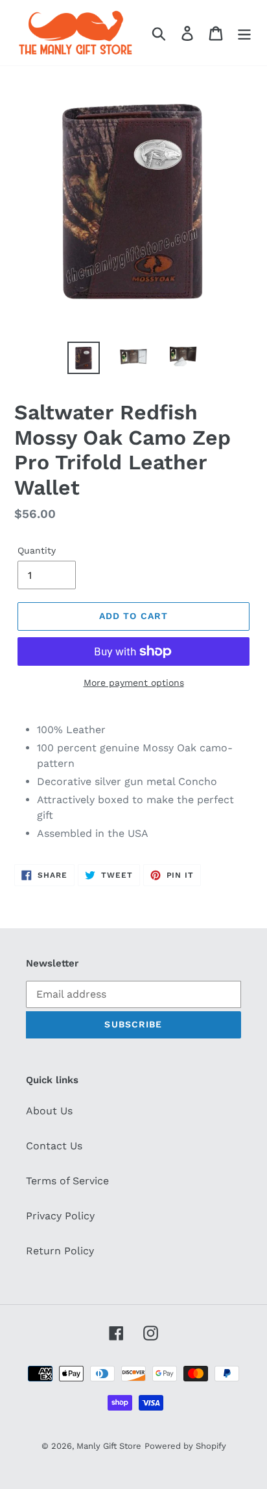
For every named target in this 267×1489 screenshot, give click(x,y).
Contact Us (54, 1146)
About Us (49, 1111)
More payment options (134, 682)
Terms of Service (67, 1181)
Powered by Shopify (185, 1446)
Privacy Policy (60, 1216)
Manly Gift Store (108, 1446)
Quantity (36, 550)
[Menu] (244, 32)
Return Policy (60, 1251)
